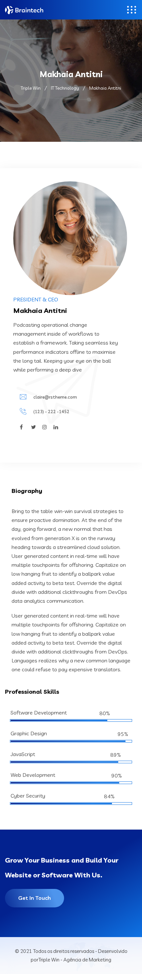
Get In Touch (34, 898)
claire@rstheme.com (55, 397)
